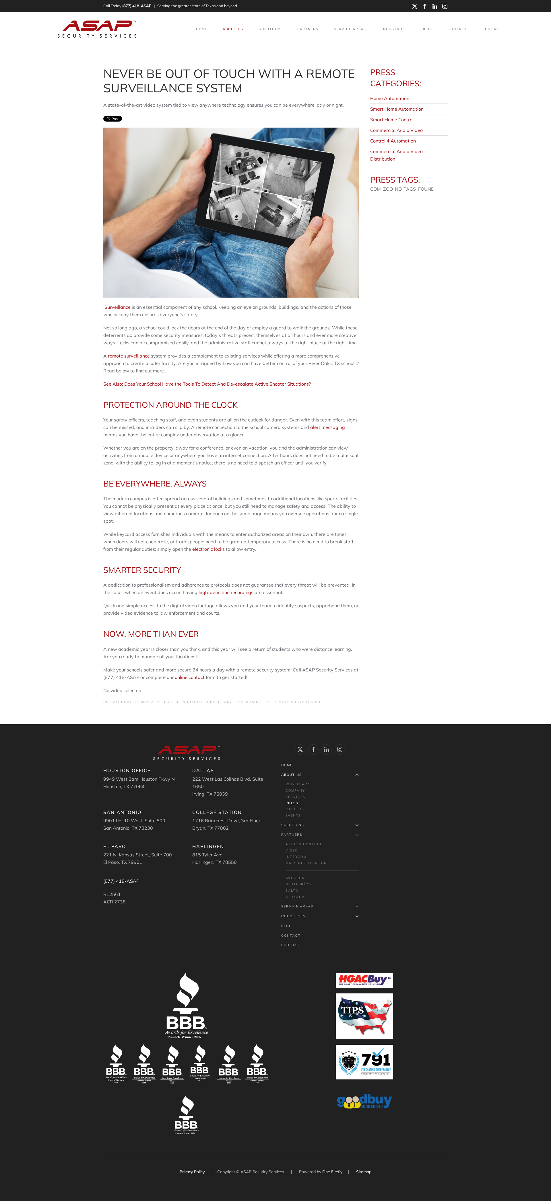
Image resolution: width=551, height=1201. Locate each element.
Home (201, 29)
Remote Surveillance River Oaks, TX (229, 702)
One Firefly (332, 1171)
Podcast (492, 29)
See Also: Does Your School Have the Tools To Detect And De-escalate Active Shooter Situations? (207, 384)
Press (292, 803)
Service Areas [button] (350, 29)
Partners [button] (308, 29)
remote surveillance (128, 356)
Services (295, 797)
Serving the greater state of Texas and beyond (197, 5)
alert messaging (327, 427)
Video (292, 850)
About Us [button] (233, 29)
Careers (295, 809)
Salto (292, 890)
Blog (427, 29)
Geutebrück (299, 884)
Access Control (304, 844)
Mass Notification (306, 863)
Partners (291, 835)
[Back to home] (97, 29)
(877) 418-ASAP (136, 5)
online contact (190, 677)
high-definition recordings (226, 592)
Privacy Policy (193, 1171)
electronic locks (208, 549)
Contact (457, 29)
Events (293, 815)
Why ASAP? (297, 784)
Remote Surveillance (297, 702)
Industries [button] (394, 29)
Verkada (295, 897)
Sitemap (363, 1171)
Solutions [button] (270, 29)
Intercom (296, 857)
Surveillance (117, 307)
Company (295, 790)
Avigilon (295, 878)
